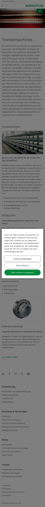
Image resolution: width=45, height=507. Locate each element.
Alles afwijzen (22, 265)
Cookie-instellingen (22, 258)
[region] (22, 253)
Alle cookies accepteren (22, 272)
